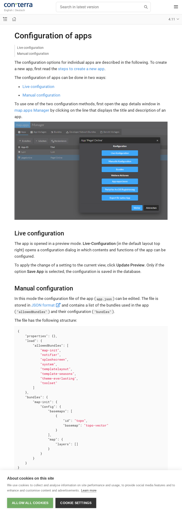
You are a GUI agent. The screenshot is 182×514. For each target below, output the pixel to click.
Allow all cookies (30, 503)
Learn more (88, 490)
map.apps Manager (31, 110)
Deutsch (20, 10)
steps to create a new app (81, 68)
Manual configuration (33, 53)
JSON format (43, 305)
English (8, 10)
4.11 (171, 19)
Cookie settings (75, 503)
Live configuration (30, 48)
